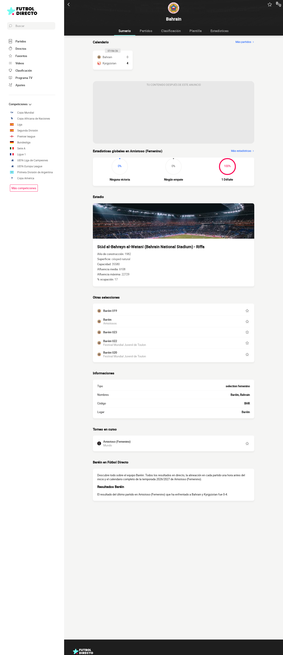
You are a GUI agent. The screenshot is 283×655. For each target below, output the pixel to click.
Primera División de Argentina (35, 172)
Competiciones (18, 104)
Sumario (125, 31)
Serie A (21, 148)
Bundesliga (24, 142)
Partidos (146, 31)
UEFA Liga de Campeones (32, 160)
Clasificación (171, 31)
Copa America (25, 178)
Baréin (246, 412)
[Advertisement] (173, 116)
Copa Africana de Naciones (33, 118)
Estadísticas (219, 31)
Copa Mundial (25, 112)
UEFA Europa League (29, 166)
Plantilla (195, 31)
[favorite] (269, 4)
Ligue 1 (21, 154)
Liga (19, 124)
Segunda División (27, 130)
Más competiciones (23, 188)
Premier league (26, 136)
